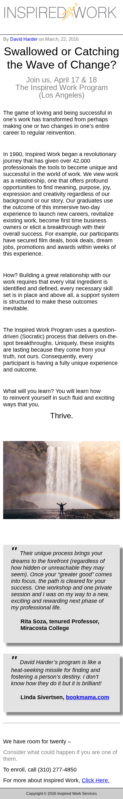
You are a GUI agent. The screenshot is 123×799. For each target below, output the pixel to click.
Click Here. (95, 780)
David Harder (24, 39)
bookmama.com (87, 697)
